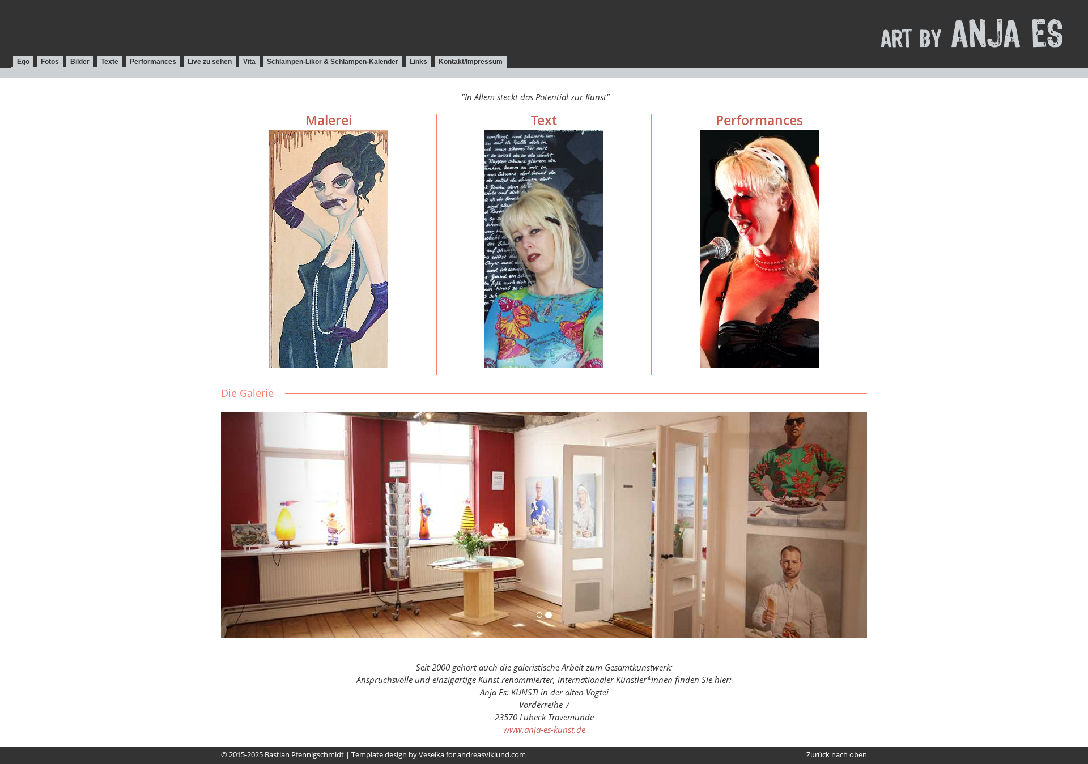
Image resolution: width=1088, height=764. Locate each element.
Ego (23, 62)
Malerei (328, 120)
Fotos (50, 62)
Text (544, 120)
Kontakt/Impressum (471, 62)
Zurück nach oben (836, 754)
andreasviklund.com (491, 754)
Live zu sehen (210, 62)
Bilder (80, 62)
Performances (153, 62)
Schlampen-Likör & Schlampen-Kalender (332, 62)
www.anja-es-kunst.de (544, 729)
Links (418, 62)
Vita (249, 62)
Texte (109, 62)
